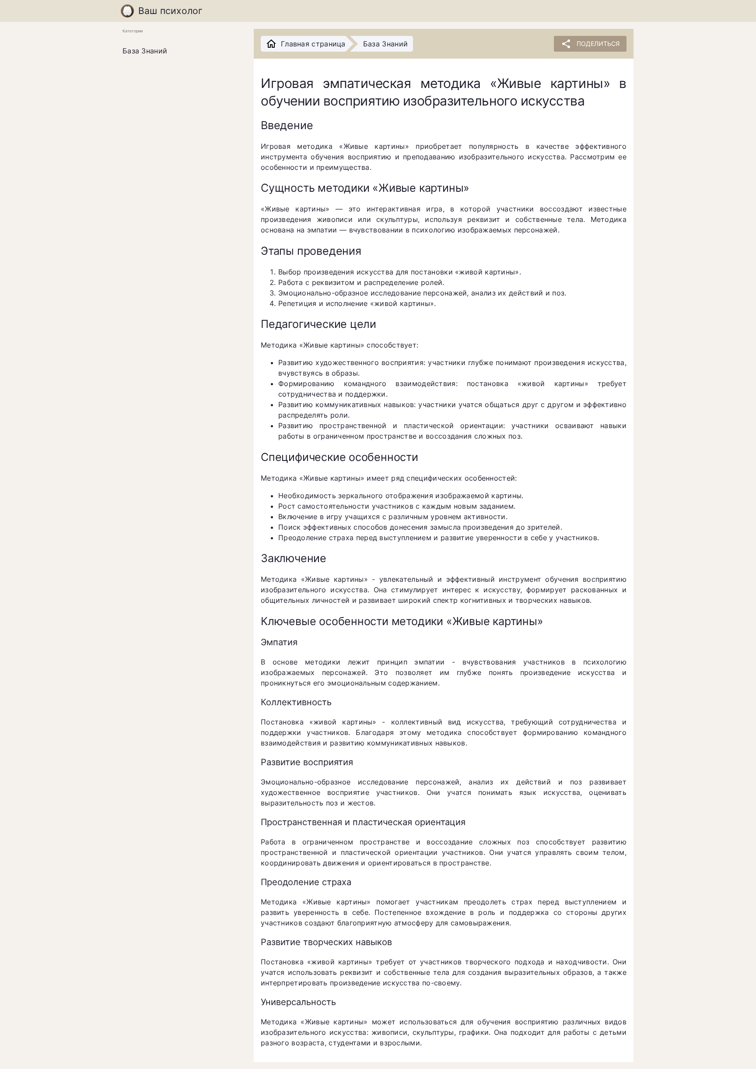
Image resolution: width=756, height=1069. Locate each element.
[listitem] (181, 51)
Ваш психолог (170, 10)
